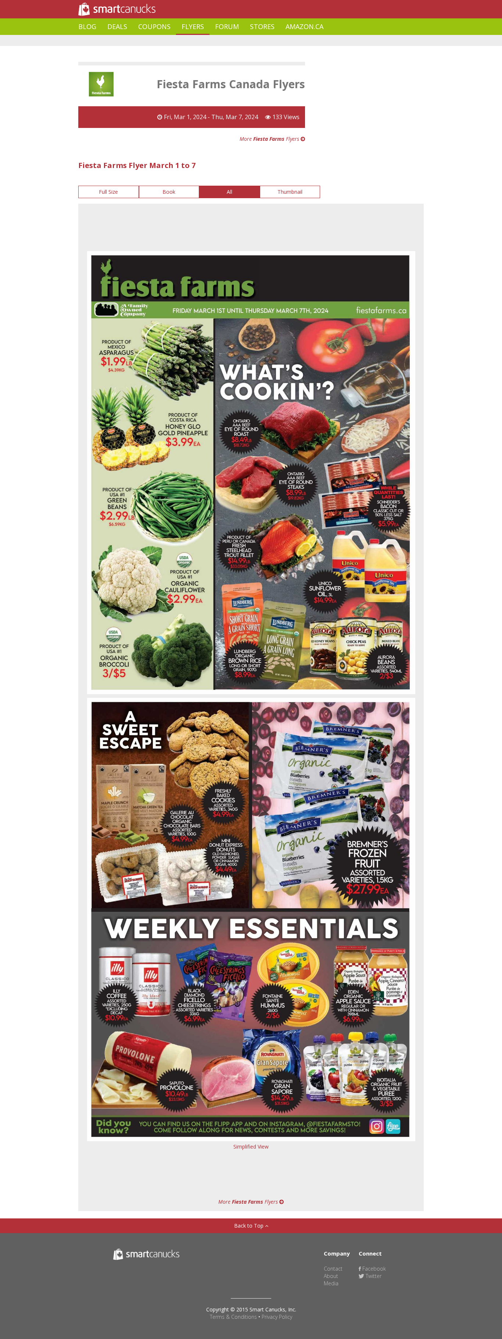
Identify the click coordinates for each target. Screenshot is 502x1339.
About (331, 1275)
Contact (333, 1268)
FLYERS (193, 26)
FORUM (227, 26)
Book (168, 191)
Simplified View (251, 1146)
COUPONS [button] (154, 26)
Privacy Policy (277, 1316)
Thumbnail (289, 191)
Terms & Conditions (233, 1316)
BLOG (87, 26)
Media (331, 1283)
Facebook (373, 1268)
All (229, 191)
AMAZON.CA (304, 26)
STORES (262, 26)
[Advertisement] (212, 40)
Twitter (372, 1275)
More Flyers (270, 138)
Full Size (108, 191)
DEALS (117, 26)
